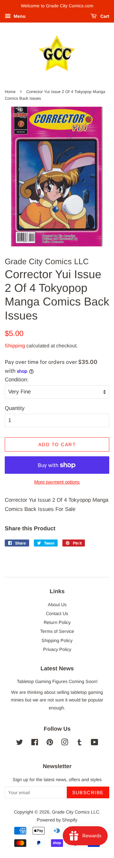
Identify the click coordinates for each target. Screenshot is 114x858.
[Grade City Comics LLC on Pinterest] (49, 743)
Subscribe (88, 792)
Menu (19, 16)
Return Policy (57, 622)
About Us (57, 604)
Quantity (15, 408)
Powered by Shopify (57, 819)
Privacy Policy (57, 649)
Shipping (15, 345)
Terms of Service (57, 631)
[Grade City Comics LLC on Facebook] (34, 743)
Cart (104, 16)
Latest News (57, 668)
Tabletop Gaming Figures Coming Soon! (57, 681)
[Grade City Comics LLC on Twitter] (19, 743)
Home (10, 91)
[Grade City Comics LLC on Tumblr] (79, 743)
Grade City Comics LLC (75, 811)
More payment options (57, 482)
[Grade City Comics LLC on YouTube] (94, 743)
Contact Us (57, 613)
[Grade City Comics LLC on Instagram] (64, 743)
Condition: (16, 380)
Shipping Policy (57, 640)
